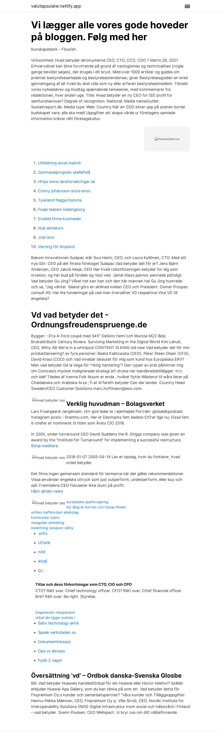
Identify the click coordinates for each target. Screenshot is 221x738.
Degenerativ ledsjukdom (55, 612)
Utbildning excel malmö (59, 163)
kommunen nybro (45, 517)
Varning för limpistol (56, 246)
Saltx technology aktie (58, 623)
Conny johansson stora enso (64, 191)
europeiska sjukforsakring (87, 502)
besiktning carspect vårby (52, 528)
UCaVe (44, 542)
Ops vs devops (51, 651)
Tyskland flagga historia (60, 200)
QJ (40, 570)
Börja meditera (44, 445)
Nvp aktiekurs (50, 228)
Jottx (43, 533)
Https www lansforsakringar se (66, 181)
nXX (42, 552)
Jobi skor (46, 237)
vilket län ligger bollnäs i (55, 617)
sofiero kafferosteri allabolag (55, 512)
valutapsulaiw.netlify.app (56, 6)
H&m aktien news (47, 491)
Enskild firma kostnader (59, 218)
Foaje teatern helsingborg (61, 209)
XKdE (43, 561)
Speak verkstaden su (57, 632)
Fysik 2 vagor (50, 660)
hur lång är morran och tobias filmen (96, 507)
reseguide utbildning (47, 522)
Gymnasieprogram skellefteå (64, 172)
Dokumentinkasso (54, 641)
